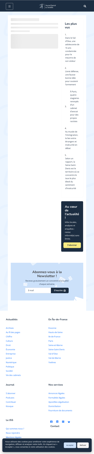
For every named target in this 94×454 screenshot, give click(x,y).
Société (9, 371)
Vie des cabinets (13, 375)
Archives (10, 328)
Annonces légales (56, 393)
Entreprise (11, 353)
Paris (50, 341)
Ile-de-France (54, 336)
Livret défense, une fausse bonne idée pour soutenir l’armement (72, 78)
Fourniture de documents (60, 410)
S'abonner (72, 245)
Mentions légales (13, 437)
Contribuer (11, 402)
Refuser (83, 445)
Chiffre (9, 336)
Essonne (52, 328)
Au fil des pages (13, 332)
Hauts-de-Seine (55, 332)
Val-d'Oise (53, 353)
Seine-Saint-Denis (56, 349)
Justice (9, 358)
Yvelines (52, 362)
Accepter (70, 445)
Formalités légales (56, 397)
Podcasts (10, 397)
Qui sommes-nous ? (15, 428)
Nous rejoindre (13, 433)
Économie (10, 349)
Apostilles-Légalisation (58, 402)
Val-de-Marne (54, 358)
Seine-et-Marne (55, 345)
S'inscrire (58, 290)
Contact (54, 426)
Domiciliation (54, 406)
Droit (8, 345)
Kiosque (9, 406)
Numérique (11, 362)
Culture (9, 341)
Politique (10, 366)
